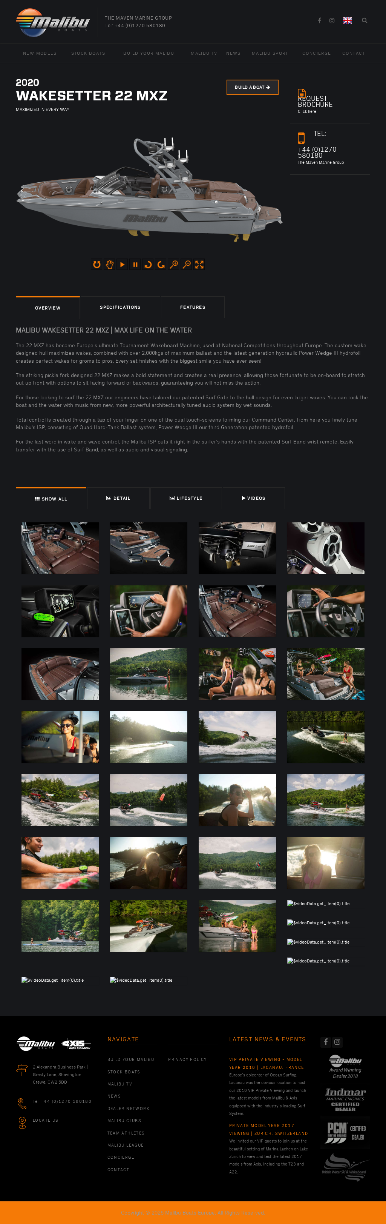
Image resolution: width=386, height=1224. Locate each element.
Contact (353, 53)
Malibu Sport (270, 53)
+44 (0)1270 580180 (140, 25)
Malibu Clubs (124, 1121)
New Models (40, 53)
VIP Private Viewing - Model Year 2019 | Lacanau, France (266, 1064)
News (233, 53)
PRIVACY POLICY (187, 1060)
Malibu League (125, 1145)
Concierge (316, 53)
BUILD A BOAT (249, 87)
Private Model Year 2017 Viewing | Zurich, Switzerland (268, 1130)
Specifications (120, 307)
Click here (315, 105)
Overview (48, 308)
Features (192, 307)
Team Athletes (126, 1133)
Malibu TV (204, 53)
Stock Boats (88, 53)
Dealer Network (128, 1109)
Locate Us (46, 1120)
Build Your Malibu (148, 53)
